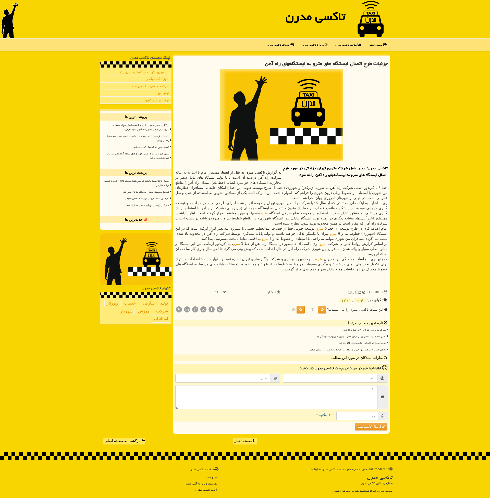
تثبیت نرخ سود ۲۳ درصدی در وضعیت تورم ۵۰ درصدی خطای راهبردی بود (137, 138)
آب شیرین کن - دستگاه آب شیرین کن (143, 72)
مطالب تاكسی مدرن (346, 44)
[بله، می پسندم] (322, 309)
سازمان (148, 303)
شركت (162, 311)
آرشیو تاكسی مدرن (206, 489)
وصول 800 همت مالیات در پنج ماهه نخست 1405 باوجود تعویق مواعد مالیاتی (136, 183)
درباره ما (212, 477)
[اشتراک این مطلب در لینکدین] (187, 309)
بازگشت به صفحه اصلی (123, 441)
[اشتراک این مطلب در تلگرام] (219, 309)
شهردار (126, 311)
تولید (360, 300)
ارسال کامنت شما (370, 426)
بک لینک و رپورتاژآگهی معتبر (201, 483)
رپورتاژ (112, 303)
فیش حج (163, 93)
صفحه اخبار (244, 441)
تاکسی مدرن (315, 16)
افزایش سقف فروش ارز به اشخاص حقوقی (147, 198)
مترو (264, 213)
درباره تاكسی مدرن (313, 44)
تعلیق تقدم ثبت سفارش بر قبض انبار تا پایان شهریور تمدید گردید (351, 336)
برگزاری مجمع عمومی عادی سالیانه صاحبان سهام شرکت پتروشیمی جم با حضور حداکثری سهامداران (141, 127)
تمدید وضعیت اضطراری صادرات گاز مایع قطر (146, 191)
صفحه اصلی (376, 44)
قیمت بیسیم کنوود (156, 100)
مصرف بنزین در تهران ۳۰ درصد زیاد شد (365, 329)
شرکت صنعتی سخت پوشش (149, 86)
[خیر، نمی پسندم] (301, 309)
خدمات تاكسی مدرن (278, 44)
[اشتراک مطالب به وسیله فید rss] (178, 309)
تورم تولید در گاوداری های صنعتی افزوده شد (362, 343)
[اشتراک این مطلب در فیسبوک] (211, 309)
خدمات (130, 303)
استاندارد (160, 319)
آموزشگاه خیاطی (157, 79)
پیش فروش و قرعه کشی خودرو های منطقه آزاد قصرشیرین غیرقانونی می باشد (138, 156)
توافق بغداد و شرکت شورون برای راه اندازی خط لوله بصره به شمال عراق (348, 349)
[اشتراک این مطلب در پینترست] (195, 309)
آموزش (144, 311)
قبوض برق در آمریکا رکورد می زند (151, 147)
